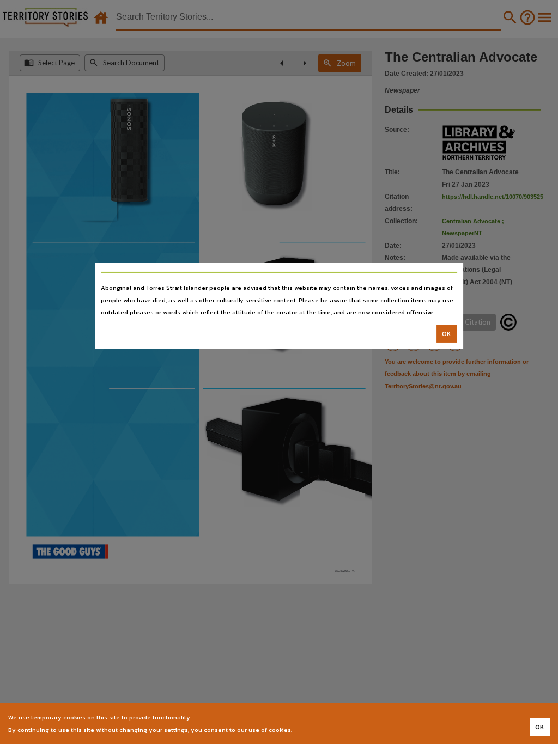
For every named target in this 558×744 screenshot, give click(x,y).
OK (446, 334)
